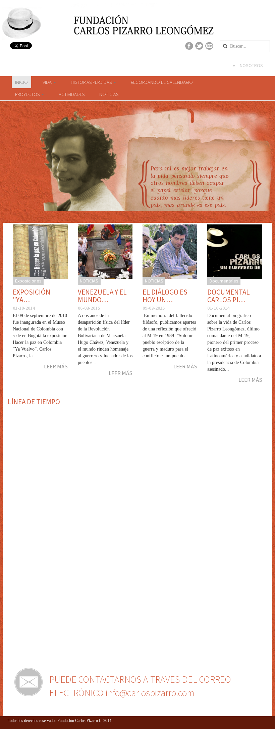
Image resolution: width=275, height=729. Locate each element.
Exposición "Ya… (31, 296)
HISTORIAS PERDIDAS (92, 82)
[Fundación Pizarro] (109, 21)
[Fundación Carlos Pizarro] (22, 27)
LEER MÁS (56, 366)
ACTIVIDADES (72, 94)
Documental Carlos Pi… (228, 296)
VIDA (48, 82)
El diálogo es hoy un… (165, 296)
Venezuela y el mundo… (102, 296)
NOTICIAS (108, 94)
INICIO (21, 82)
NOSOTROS (251, 65)
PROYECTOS (28, 94)
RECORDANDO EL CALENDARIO (162, 82)
